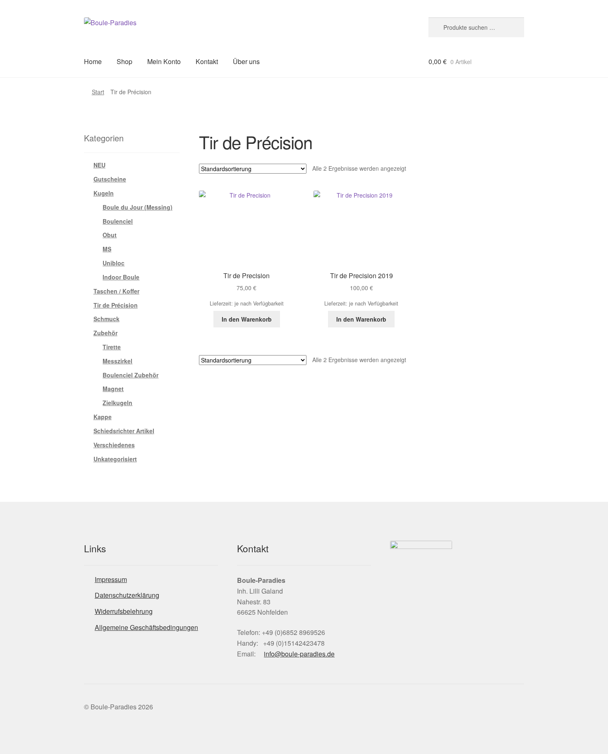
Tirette (112, 347)
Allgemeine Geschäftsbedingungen (146, 627)
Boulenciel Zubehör (130, 375)
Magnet (113, 388)
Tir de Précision (115, 305)
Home (93, 61)
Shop (124, 61)
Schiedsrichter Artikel (123, 431)
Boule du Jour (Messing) (137, 207)
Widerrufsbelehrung (124, 611)
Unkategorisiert (115, 459)
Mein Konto (164, 61)
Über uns (246, 61)
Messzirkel (117, 361)
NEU (99, 165)
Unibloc (113, 263)
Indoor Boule (121, 277)
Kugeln (103, 193)
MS (107, 249)
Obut (110, 235)
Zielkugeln (117, 402)
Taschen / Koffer (116, 291)
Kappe (102, 417)
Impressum (111, 579)
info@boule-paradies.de (299, 654)
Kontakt (207, 61)
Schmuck (106, 319)
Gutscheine (109, 179)
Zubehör (105, 333)
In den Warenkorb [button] (247, 319)
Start (98, 92)
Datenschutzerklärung (127, 595)
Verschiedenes (114, 445)
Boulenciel (118, 221)
